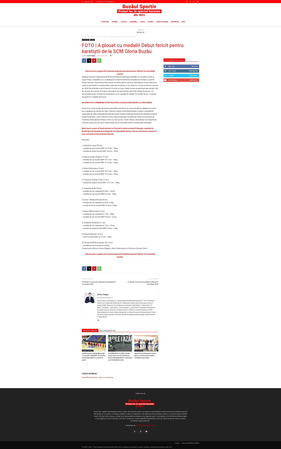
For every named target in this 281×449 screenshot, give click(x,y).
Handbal (133, 22)
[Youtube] (197, 1)
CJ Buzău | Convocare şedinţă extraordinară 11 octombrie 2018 (99, 283)
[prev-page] (83, 364)
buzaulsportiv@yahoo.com (146, 425)
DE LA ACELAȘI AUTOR (107, 330)
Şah (183, 22)
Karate (92, 40)
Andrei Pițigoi (91, 55)
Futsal (124, 22)
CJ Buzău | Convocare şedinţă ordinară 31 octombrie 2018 (143, 283)
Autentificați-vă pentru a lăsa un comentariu (97, 377)
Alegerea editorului (88, 350)
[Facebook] (190, 1)
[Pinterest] (94, 60)
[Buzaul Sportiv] (140, 10)
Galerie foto (91, 37)
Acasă (84, 37)
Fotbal (115, 22)
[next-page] (86, 364)
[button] (187, 1)
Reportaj (175, 22)
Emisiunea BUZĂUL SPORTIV (190, 443)
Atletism (105, 22)
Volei (142, 22)
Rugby (150, 22)
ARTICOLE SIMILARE (90, 330)
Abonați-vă (194, 80)
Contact (177, 443)
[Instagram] (99, 320)
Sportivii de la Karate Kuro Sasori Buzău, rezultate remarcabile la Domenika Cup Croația (145, 356)
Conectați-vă (193, 71)
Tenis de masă (162, 22)
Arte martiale (138, 350)
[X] (193, 1)
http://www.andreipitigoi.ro (105, 297)
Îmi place (195, 66)
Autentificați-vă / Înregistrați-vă (105, 1)
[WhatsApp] (99, 60)
